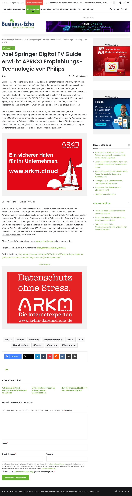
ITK (81, 339)
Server (38, 345)
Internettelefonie (53, 339)
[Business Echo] (18, 23)
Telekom (52, 345)
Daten (21, 339)
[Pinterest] (49, 356)
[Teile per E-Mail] (68, 356)
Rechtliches (88, 9)
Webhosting (69, 345)
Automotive (46, 9)
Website (49, 454)
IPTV (71, 339)
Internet (35, 339)
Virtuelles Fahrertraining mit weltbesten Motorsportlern (43, 390)
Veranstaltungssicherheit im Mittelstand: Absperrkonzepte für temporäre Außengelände (111, 174)
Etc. (79, 9)
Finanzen (64, 9)
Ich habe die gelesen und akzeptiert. (30, 472)
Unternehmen (19, 9)
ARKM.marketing (88, 17)
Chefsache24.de (101, 203)
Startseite (7, 9)
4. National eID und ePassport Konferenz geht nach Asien (14, 390)
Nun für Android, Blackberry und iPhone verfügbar (74, 389)
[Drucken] (74, 356)
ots (5, 76)
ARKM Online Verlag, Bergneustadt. (63, 491)
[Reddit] (56, 356)
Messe (56, 9)
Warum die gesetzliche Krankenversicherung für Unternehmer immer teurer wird (111, 227)
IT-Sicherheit (33, 9)
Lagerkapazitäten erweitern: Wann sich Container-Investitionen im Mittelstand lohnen (79, 3)
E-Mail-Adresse (9, 454)
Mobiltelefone (21, 345)
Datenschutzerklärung (57, 464)
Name (5, 443)
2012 (9, 339)
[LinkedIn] (37, 356)
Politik (73, 9)
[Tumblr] (43, 356)
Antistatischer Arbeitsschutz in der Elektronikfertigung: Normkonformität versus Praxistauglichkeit (110, 155)
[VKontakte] (62, 356)
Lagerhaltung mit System (105, 194)
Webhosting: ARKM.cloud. (89, 491)
